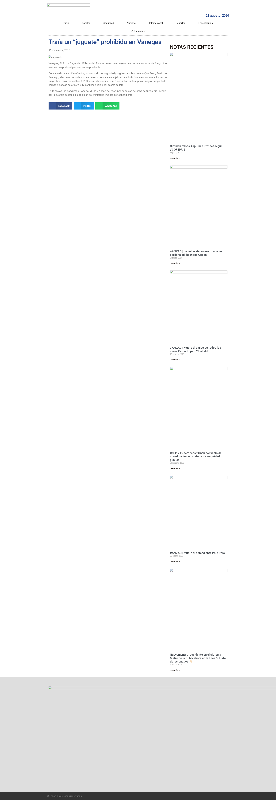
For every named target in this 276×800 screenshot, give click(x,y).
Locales (86, 23)
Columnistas (138, 31)
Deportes (180, 23)
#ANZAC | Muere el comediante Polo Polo (197, 553)
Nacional (131, 23)
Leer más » (175, 158)
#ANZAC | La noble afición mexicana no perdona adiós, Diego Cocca (196, 253)
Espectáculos (206, 23)
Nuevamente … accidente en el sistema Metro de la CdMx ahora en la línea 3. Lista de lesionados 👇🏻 (198, 658)
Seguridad (108, 23)
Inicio (66, 23)
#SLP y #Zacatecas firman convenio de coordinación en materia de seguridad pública (196, 456)
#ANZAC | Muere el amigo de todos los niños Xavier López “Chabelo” (195, 349)
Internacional (156, 23)
